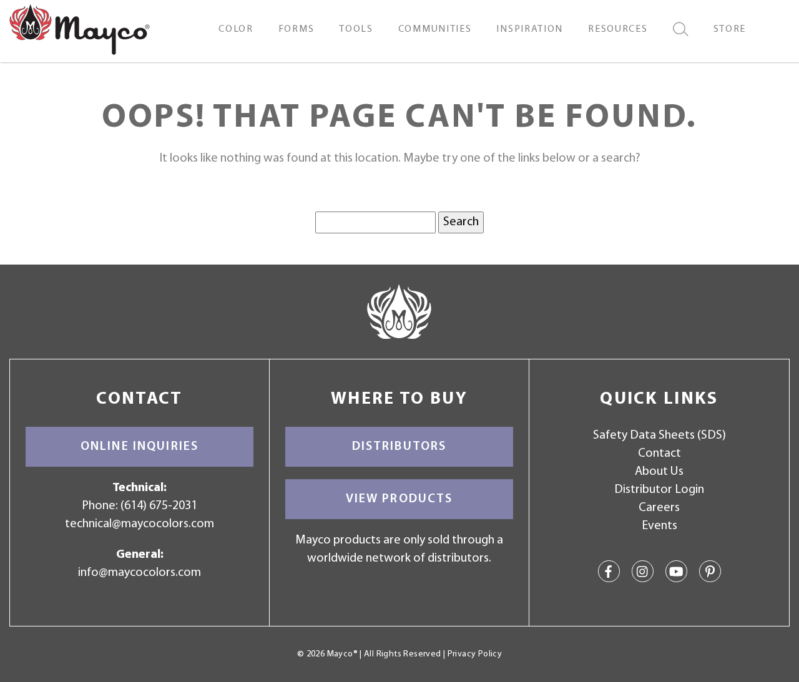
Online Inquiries (140, 447)
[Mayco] (79, 28)
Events (659, 526)
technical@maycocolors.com (139, 524)
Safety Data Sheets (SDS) (659, 435)
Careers (659, 508)
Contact (659, 453)
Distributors (399, 447)
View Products (399, 499)
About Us (659, 471)
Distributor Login (659, 490)
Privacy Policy (475, 654)
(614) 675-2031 (158, 506)
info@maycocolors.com (139, 573)
